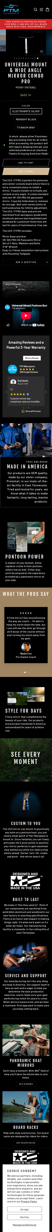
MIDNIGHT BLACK (26, 119)
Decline (24, 1217)
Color (26, 105)
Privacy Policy (29, 1201)
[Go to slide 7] (28, 407)
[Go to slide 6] (26, 407)
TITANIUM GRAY (26, 127)
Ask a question (26, 262)
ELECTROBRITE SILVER (26, 111)
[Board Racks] (26, 1107)
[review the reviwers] (11, 389)
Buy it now (26, 171)
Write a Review (32, 358)
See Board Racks (26, 1143)
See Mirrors (26, 1084)
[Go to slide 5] (23, 407)
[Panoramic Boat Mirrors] (26, 1040)
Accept (24, 1209)
